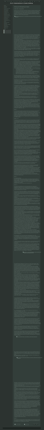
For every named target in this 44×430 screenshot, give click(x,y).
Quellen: (15, 118)
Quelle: (15, 109)
